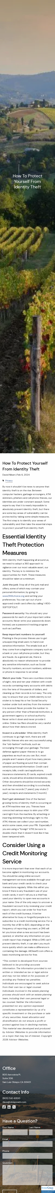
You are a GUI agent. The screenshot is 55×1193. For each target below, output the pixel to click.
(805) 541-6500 (11, 1098)
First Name (14, 1127)
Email (16, 1139)
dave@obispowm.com (14, 1102)
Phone (5, 1151)
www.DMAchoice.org (13, 596)
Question (7, 1162)
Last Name (41, 1127)
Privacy (9, 480)
